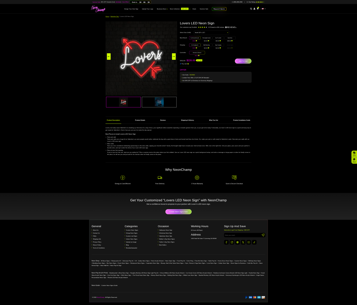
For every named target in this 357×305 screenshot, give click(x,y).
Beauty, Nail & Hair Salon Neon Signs (172, 263)
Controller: (183, 52)
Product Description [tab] (113, 120)
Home (107, 16)
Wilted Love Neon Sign (190, 275)
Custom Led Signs (131, 236)
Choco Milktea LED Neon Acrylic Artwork (172, 273)
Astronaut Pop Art (128, 261)
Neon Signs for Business (238, 263)
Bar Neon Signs (111, 263)
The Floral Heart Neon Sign (141, 275)
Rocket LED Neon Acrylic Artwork (118, 277)
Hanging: (182, 45)
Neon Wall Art (104, 265)
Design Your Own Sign (131, 9)
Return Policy (97, 245)
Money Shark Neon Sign (158, 275)
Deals (194, 9)
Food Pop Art (181, 261)
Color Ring (190, 261)
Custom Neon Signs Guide (109, 285)
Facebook (226, 242)
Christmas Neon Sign (165, 233)
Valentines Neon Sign (165, 236)
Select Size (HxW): (185, 32)
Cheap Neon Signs (131, 233)
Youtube (248, 242)
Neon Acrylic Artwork (157, 261)
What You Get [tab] (213, 120)
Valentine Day (114, 16)
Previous (109, 56)
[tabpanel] (178, 143)
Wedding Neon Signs (98, 263)
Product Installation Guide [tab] (241, 120)
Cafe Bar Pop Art (252, 263)
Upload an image (131, 242)
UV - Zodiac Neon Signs (142, 261)
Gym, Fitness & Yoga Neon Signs (195, 263)
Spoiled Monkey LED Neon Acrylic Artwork (211, 275)
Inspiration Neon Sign (152, 263)
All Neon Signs (105, 261)
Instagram (232, 242)
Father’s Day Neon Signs (167, 242)
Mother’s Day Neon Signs (167, 239)
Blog (127, 245)
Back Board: (183, 38)
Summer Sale (204, 9)
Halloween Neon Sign (165, 230)
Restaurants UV (116, 261)
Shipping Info (97, 239)
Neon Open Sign (170, 261)
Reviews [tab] (163, 120)
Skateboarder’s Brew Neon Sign (119, 273)
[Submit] (263, 235)
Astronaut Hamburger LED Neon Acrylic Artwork (240, 275)
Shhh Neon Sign (126, 275)
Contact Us (96, 233)
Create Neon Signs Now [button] (178, 212)
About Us (96, 230)
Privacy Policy (97, 242)
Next (174, 56)
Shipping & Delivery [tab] (187, 120)
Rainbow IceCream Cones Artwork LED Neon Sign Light (230, 273)
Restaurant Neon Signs (138, 263)
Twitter (243, 242)
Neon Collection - (179, 9)
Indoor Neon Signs (131, 239)
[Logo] (98, 8)
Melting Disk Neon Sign (175, 275)
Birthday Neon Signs (255, 261)
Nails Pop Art (212, 261)
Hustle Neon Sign (254, 273)
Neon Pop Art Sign (115, 265)
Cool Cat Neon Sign (114, 275)
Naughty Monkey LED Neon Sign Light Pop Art (144, 273)
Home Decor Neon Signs (225, 261)
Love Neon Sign (212, 263)
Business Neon (161, 9)
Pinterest (237, 242)
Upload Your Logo (147, 9)
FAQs (94, 236)
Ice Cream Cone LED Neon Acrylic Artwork (199, 273)
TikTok (254, 242)
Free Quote (354, 155)
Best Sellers (162, 245)
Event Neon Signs (123, 263)
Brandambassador (131, 248)
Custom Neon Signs (132, 230)
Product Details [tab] (140, 120)
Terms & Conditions (99, 248)
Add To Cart (243, 61)
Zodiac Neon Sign (223, 263)
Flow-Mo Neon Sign (201, 261)
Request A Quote (219, 9)
